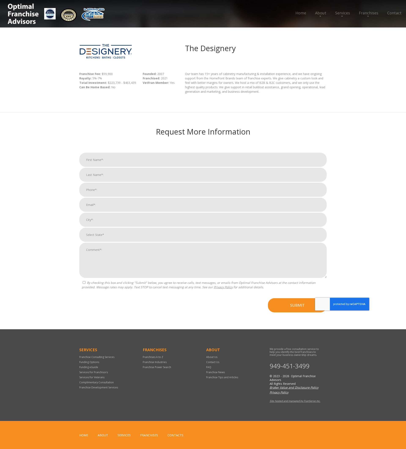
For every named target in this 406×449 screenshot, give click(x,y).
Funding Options (89, 362)
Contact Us (212, 362)
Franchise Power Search (157, 367)
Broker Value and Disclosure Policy (294, 387)
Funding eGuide (88, 367)
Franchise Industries (155, 362)
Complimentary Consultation (96, 382)
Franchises (368, 12)
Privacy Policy (223, 287)
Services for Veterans (91, 377)
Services (342, 12)
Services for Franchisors (93, 372)
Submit (297, 305)
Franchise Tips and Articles (222, 377)
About (320, 12)
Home (300, 12)
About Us (211, 357)
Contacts (175, 435)
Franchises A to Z (153, 357)
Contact (394, 12)
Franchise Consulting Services (96, 357)
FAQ (208, 367)
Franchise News (215, 372)
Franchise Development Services (98, 387)
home (83, 435)
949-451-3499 (289, 366)
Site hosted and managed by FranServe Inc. (295, 401)
